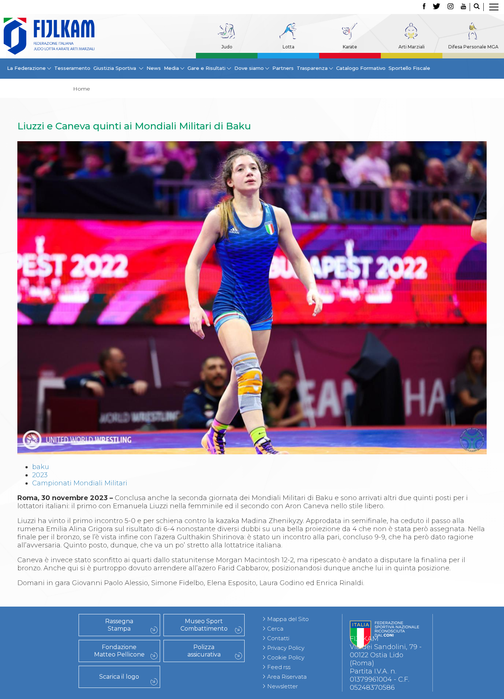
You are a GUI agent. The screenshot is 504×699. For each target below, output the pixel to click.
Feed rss (278, 667)
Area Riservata (287, 676)
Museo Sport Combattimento (204, 625)
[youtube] (463, 7)
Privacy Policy (285, 647)
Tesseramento (72, 68)
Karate (350, 47)
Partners (283, 68)
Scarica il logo (119, 676)
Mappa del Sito (288, 618)
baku (40, 467)
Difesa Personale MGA (473, 47)
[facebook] (424, 7)
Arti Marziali (411, 47)
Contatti (278, 638)
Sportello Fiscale (409, 68)
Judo (226, 47)
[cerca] (477, 7)
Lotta (288, 47)
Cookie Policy (285, 657)
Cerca (275, 628)
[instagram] (450, 7)
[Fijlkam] (49, 36)
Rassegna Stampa (119, 625)
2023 (40, 475)
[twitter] (436, 7)
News (153, 68)
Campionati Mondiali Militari (79, 483)
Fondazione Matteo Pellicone (119, 651)
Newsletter (282, 686)
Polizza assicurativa (204, 651)
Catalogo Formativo (361, 68)
